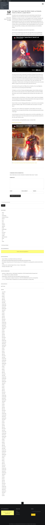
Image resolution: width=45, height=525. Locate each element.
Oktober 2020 (4, 398)
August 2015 (3, 492)
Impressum (17, 512)
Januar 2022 (3, 375)
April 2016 (3, 480)
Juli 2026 (3, 293)
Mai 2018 (3, 442)
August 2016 (3, 474)
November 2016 (4, 469)
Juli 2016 (3, 475)
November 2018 (4, 433)
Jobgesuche (3, 226)
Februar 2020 (3, 410)
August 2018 (3, 437)
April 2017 (3, 462)
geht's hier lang (3, 286)
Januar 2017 (3, 466)
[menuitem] (1, 1)
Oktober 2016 (4, 471)
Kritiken (5, 19)
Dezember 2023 (4, 340)
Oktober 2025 (4, 307)
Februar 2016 (3, 483)
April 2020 (3, 407)
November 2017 (4, 451)
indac (29, 162)
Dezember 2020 (4, 395)
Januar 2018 (3, 448)
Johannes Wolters (8, 17)
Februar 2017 (3, 465)
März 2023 (3, 354)
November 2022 (4, 360)
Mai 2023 (3, 351)
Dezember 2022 (4, 358)
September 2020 (4, 399)
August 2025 (3, 310)
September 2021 (4, 381)
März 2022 (3, 372)
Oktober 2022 (4, 361)
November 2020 (4, 396)
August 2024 (3, 328)
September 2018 (4, 436)
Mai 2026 (3, 296)
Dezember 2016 (4, 468)
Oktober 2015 (4, 489)
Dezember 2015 (4, 486)
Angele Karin (3, 273)
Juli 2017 (3, 457)
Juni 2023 (3, 349)
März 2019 (3, 427)
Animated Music (4, 215)
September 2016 (4, 472)
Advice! (3, 212)
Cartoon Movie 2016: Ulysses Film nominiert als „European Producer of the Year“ (18, 276)
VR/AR (3, 241)
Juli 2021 (3, 384)
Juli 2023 (3, 348)
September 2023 (4, 345)
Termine (3, 238)
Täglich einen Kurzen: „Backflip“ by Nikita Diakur (11, 274)
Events (3, 220)
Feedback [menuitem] (2, 8)
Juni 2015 (3, 495)
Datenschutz (18, 514)
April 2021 (3, 389)
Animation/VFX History (5, 217)
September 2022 (4, 363)
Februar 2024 (3, 337)
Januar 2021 (3, 393)
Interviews (3, 223)
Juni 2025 (3, 313)
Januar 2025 (3, 320)
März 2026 (3, 299)
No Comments (9, 20)
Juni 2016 (3, 477)
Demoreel (3, 218)
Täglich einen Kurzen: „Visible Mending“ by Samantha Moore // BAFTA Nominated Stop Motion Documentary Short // (22, 273)
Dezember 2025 (4, 304)
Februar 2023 (3, 355)
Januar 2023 (3, 357)
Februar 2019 (3, 428)
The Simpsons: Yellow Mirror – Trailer (7, 266)
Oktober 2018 (4, 434)
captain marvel (18, 162)
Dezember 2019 (4, 413)
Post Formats (3, 232)
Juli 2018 (3, 439)
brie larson (14, 162)
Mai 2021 (3, 387)
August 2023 (3, 346)
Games (3, 221)
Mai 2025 (3, 314)
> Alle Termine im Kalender (4, 245)
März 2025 (3, 317)
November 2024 (4, 323)
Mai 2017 (3, 460)
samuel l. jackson (34, 162)
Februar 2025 (3, 319)
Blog (17, 511)
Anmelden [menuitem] (4, 0)
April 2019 (3, 425)
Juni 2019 (3, 422)
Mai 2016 (3, 478)
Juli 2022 (3, 366)
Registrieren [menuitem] (9, 0)
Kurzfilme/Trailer (4, 229)
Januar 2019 (3, 430)
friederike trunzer (25, 162)
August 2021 (3, 383)
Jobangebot (3, 224)
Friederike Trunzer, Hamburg (16, 122)
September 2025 (4, 308)
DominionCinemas (4, 276)
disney (22, 162)
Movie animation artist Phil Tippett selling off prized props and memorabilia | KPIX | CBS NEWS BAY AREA (16, 260)
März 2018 (3, 445)
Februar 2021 (3, 392)
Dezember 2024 (4, 322)
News (7, 19)
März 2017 (3, 463)
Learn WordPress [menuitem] (3, 5)
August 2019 (3, 419)
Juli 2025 (3, 311)
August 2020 (3, 401)
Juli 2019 (3, 421)
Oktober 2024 (4, 325)
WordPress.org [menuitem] (3, 2)
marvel (31, 162)
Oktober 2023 (4, 343)
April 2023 (3, 352)
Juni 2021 (3, 386)
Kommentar (12, 177)
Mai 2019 (3, 424)
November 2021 (4, 378)
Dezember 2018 (4, 431)
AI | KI (3, 214)
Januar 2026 (3, 302)
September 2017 (4, 454)
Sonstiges (9, 19)
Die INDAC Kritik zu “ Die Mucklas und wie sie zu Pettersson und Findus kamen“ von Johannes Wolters (20, 279)
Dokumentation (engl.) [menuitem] (4, 4)
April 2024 (3, 334)
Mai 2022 (3, 369)
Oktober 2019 (4, 416)
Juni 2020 (3, 404)
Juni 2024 (3, 331)
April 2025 (3, 316)
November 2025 (4, 305)
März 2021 (3, 390)
